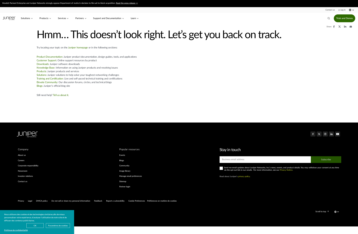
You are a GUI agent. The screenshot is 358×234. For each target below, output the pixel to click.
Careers (21, 161)
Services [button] (62, 18)
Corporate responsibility (28, 166)
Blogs (39, 86)
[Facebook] (312, 134)
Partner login (124, 187)
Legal (30, 201)
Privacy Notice (286, 170)
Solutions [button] (25, 18)
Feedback (98, 201)
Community (124, 166)
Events (122, 155)
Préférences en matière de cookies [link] (162, 201)
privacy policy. (244, 176)
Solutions (41, 75)
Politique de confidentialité (16, 230)
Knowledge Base (46, 68)
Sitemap (122, 182)
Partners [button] (79, 18)
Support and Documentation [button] (107, 18)
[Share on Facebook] (333, 28)
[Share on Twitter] (339, 28)
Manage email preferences (130, 176)
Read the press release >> (127, 3)
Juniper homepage (78, 47)
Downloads (43, 64)
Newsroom (22, 171)
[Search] (328, 18)
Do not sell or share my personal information (70, 201)
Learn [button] (133, 18)
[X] (319, 134)
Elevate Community (47, 82)
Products (41, 71)
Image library (124, 171)
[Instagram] (325, 134)
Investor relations (25, 176)
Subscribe (326, 159)
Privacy (21, 201)
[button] (330, 10)
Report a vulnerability (115, 201)
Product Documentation (49, 57)
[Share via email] (350, 28)
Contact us (22, 182)
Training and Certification (50, 78)
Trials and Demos (344, 18)
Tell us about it (60, 95)
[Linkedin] (331, 134)
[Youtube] (337, 134)
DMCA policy (42, 201)
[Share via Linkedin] (345, 28)
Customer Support (46, 60)
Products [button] (43, 18)
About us (22, 155)
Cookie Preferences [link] (136, 201)
